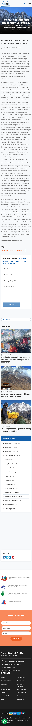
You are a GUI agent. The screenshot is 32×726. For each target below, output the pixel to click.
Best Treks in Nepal (12, 456)
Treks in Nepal (11, 505)
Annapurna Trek (11, 452)
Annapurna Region (11, 448)
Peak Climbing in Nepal (13, 488)
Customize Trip (6, 681)
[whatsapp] (4, 722)
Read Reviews (21, 693)
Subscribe (16, 638)
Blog (2, 699)
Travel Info (20, 681)
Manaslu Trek (10, 472)
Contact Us (20, 699)
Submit (11, 304)
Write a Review (5, 696)
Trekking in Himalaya (13, 501)
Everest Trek (23, 26)
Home (16, 26)
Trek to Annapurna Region (14, 496)
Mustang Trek (10, 476)
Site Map (20, 696)
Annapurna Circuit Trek (12, 444)
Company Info (5, 684)
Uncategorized (11, 509)
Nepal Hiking (10, 484)
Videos (3, 693)
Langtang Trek (11, 464)
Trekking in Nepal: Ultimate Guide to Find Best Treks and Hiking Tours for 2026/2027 (15, 359)
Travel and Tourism (12, 492)
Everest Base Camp (8, 250)
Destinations (21, 677)
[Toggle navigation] (28, 3)
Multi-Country (5, 689)
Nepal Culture (10, 480)
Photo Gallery (21, 689)
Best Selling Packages (20, 685)
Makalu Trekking (11, 468)
